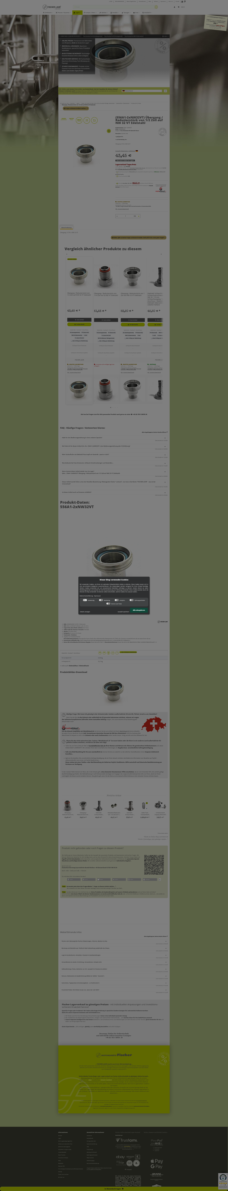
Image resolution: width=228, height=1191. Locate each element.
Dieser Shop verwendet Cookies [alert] (114, 580)
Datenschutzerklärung (86, 596)
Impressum (97, 596)
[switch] (85, 600)
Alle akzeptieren (139, 610)
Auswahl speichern (123, 612)
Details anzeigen (85, 612)
